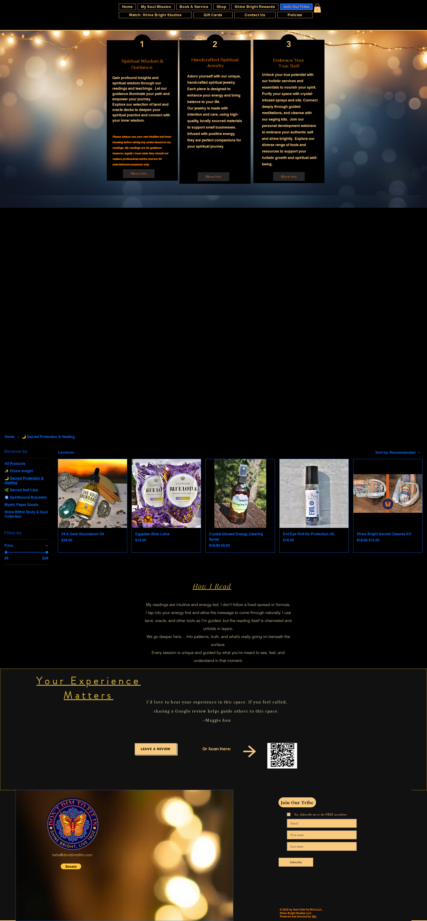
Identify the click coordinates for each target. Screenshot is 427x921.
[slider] (6, 552)
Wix (314, 916)
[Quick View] (92, 493)
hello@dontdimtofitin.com (72, 855)
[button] (317, 8)
